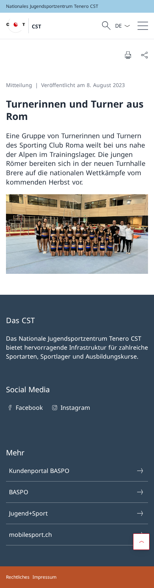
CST (36, 26)
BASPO (18, 492)
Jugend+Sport (28, 513)
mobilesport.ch (30, 534)
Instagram (75, 407)
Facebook (29, 407)
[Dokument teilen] (144, 55)
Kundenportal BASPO (39, 471)
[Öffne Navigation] (143, 25)
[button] (141, 541)
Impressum (44, 577)
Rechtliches (18, 577)
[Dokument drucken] (128, 55)
